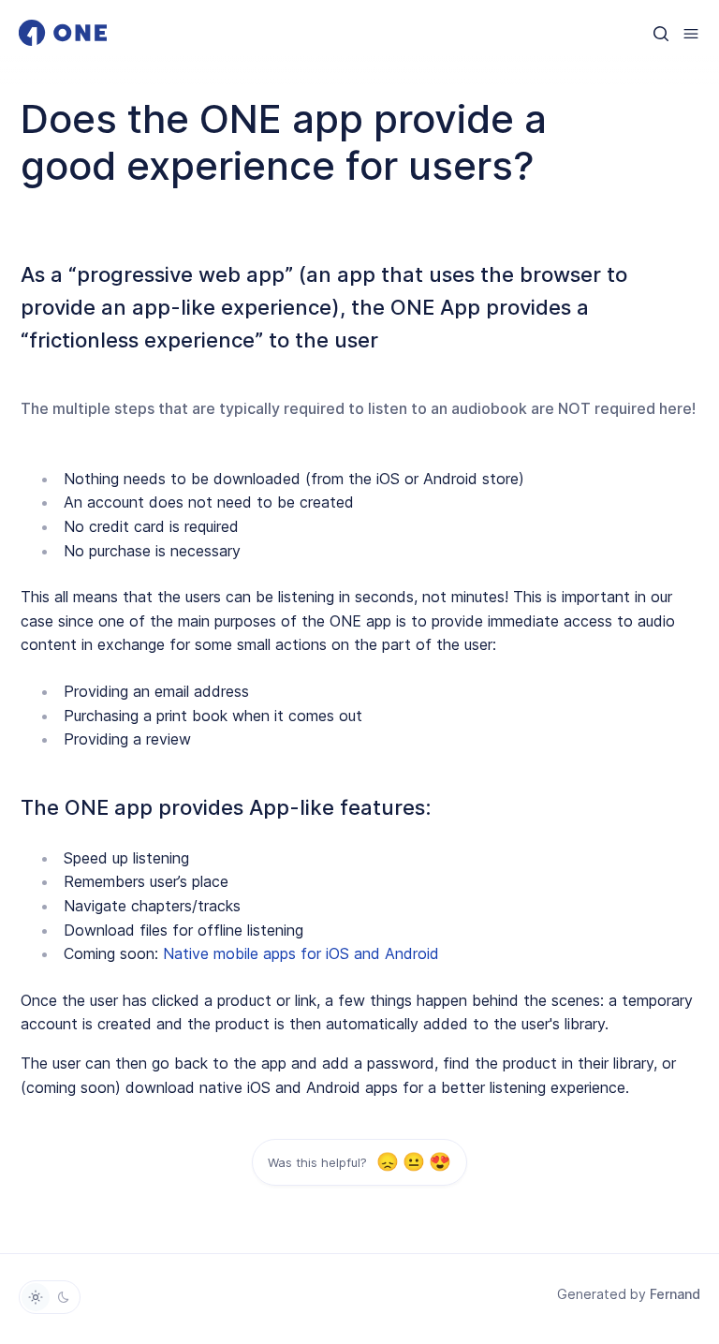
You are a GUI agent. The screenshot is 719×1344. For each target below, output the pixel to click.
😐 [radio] (413, 1163)
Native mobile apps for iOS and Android (301, 953)
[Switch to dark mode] (64, 1297)
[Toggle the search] (661, 33)
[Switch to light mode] (36, 1297)
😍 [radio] (439, 1163)
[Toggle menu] (691, 33)
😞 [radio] (387, 1163)
